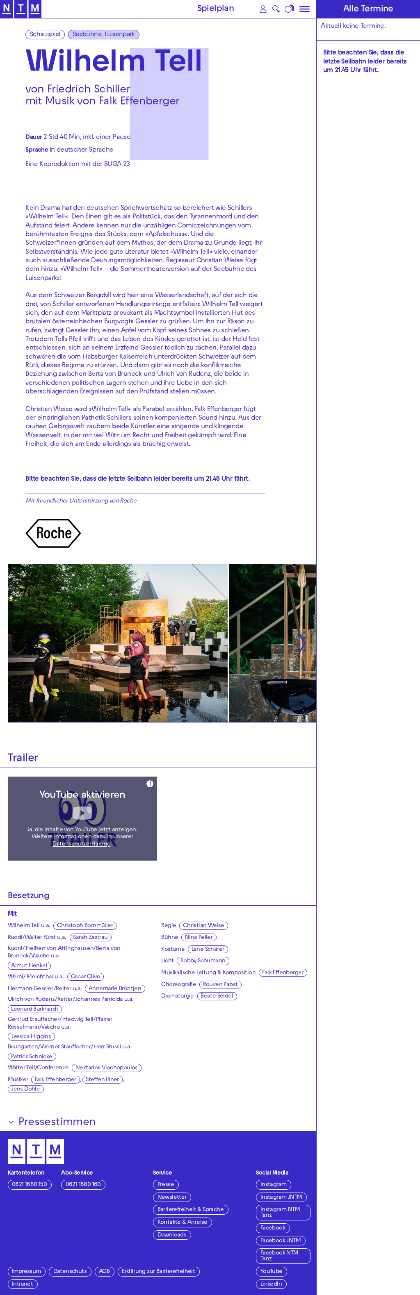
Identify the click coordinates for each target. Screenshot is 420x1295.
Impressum (26, 1272)
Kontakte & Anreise (183, 1222)
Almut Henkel (29, 966)
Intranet (22, 1284)
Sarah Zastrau (90, 938)
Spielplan (215, 9)
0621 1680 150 (29, 1185)
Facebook (272, 1228)
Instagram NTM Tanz (280, 1212)
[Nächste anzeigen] (302, 644)
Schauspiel (45, 35)
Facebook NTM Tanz (279, 1256)
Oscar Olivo (85, 977)
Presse (166, 1185)
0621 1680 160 (83, 1185)
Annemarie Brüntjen (115, 989)
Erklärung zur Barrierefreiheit (158, 1272)
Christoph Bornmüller (85, 926)
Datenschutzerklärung (81, 844)
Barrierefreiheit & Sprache (191, 1210)
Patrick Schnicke (31, 1057)
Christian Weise (203, 926)
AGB (104, 1272)
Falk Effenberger (55, 1080)
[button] (263, 9)
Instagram (273, 1185)
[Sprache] (290, 9)
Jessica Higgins (31, 1037)
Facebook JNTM (280, 1241)
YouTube (271, 1272)
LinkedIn (271, 1284)
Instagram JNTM (281, 1197)
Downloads (172, 1235)
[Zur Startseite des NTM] (20, 9)
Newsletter (172, 1197)
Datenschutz (70, 1272)
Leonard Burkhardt (34, 1009)
